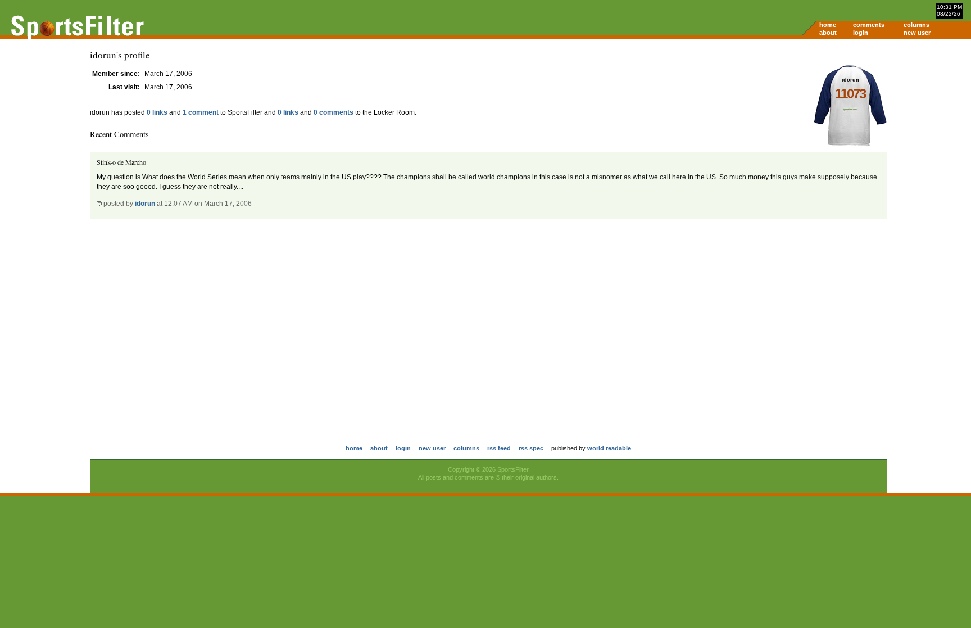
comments (868, 24)
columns (916, 24)
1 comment (201, 112)
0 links (157, 112)
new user (917, 32)
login (860, 32)
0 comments (333, 112)
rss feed (499, 448)
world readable (609, 448)
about (828, 32)
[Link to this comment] (99, 203)
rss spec (531, 448)
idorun (145, 203)
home (827, 24)
